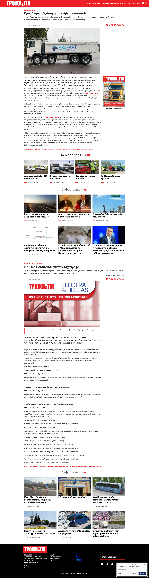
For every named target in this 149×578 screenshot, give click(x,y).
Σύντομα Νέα (29, 10)
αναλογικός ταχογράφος (63, 466)
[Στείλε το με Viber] (120, 25)
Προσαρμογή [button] (120, 573)
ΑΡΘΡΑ (89, 3)
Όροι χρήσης (85, 573)
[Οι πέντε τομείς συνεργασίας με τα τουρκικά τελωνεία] (74, 204)
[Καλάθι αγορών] (143, 3)
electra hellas (33, 466)
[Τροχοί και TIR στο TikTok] (107, 564)
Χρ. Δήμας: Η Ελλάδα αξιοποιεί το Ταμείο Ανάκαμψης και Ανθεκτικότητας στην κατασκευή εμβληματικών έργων (108, 249)
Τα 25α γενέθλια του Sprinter (110, 177)
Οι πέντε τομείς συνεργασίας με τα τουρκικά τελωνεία (73, 215)
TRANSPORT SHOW (108, 3)
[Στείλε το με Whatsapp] (123, 25)
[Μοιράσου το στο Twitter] (109, 25)
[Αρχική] (19, 3)
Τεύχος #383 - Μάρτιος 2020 (114, 109)
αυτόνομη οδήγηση (74, 149)
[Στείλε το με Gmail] (118, 25)
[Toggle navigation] (3, 3)
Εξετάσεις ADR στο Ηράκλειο (72, 497)
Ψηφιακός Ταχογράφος (80, 466)
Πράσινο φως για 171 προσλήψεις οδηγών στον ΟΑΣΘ (39, 532)
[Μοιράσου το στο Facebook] (107, 25)
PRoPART (90, 149)
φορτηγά (44, 149)
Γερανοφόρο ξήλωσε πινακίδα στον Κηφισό (107, 215)
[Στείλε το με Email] (115, 25)
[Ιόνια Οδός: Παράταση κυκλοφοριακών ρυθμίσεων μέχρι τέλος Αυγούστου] (40, 486)
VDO (26, 466)
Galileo (51, 149)
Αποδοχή (142, 573)
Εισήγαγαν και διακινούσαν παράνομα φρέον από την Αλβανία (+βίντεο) (106, 533)
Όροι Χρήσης (27, 568)
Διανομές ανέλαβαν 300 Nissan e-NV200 (35, 177)
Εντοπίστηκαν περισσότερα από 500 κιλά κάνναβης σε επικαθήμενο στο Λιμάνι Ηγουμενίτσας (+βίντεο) (74, 249)
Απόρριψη (134, 573)
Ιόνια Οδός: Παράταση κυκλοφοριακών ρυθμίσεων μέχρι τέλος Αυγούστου (37, 500)
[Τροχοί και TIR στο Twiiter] (112, 564)
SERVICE (116, 3)
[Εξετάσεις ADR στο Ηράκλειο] (74, 486)
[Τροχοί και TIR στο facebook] (102, 564)
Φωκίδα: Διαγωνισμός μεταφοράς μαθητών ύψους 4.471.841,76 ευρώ (106, 500)
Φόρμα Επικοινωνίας (30, 564)
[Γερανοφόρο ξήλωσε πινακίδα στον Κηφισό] (109, 204)
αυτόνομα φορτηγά (61, 149)
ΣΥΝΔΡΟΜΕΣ (130, 3)
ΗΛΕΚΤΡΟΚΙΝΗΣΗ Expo (56, 558)
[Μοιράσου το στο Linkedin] (112, 25)
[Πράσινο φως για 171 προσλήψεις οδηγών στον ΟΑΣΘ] (40, 520)
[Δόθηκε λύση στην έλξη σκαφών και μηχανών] (74, 520)
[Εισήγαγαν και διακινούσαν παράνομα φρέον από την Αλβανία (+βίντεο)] (109, 520)
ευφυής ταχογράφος (95, 466)
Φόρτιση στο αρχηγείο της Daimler (60, 177)
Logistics (39, 264)
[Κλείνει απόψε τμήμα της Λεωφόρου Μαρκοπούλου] (40, 204)
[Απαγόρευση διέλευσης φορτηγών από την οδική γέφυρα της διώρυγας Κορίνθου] (40, 235)
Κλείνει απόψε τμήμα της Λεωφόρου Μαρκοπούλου (36, 215)
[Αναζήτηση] (146, 3)
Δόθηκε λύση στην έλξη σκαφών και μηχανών (74, 532)
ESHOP (99, 3)
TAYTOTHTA (53, 560)
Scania (84, 149)
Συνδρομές (27, 566)
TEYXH (94, 3)
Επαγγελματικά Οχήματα (32, 149)
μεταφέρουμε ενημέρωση (47, 466)
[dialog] (131, 569)
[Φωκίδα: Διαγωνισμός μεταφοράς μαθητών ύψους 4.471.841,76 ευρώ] (109, 486)
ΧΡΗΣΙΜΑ (122, 3)
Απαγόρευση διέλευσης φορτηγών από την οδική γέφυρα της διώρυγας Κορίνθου (39, 248)
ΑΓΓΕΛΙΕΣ (137, 3)
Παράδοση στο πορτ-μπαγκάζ (85, 177)
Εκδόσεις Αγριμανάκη (55, 557)
